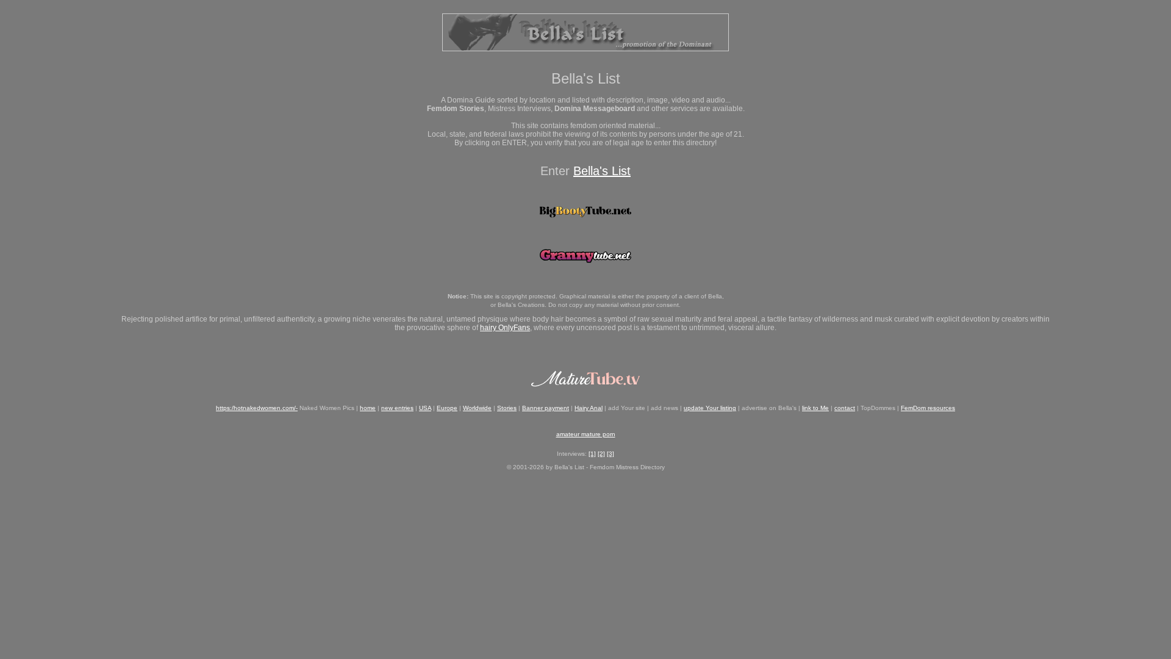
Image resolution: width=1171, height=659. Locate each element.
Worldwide (477, 408)
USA (425, 408)
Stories (507, 408)
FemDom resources (928, 408)
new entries (397, 408)
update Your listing (710, 408)
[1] (592, 453)
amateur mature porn (585, 434)
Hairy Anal (589, 408)
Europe (447, 408)
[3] (610, 453)
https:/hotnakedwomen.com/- (257, 408)
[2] (601, 453)
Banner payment (545, 408)
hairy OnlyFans (505, 327)
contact (844, 408)
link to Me (815, 408)
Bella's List (602, 171)
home (368, 408)
